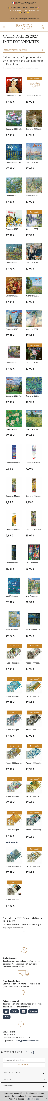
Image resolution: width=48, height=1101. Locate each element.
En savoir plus (33, 1099)
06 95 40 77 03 (13, 18)
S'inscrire (24, 1065)
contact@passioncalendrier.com (29, 18)
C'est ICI (24, 13)
